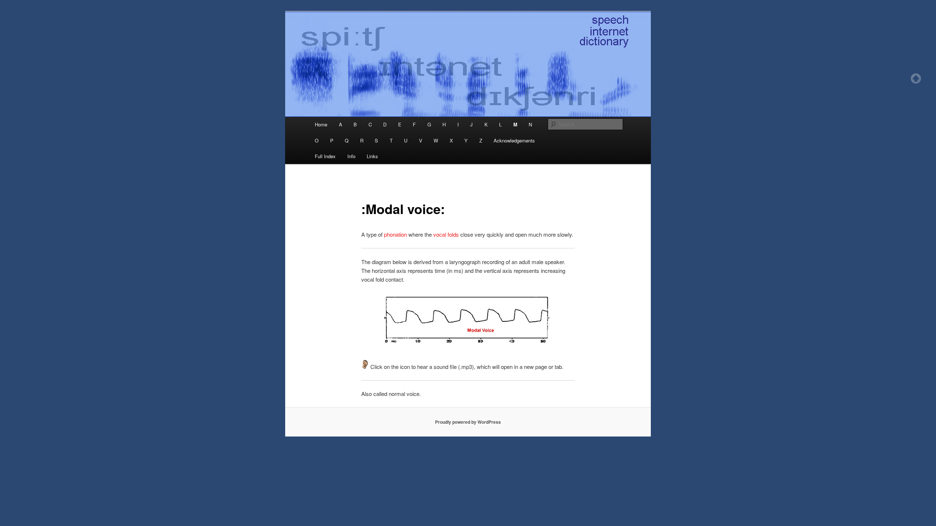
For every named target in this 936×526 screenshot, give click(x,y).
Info (351, 156)
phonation (396, 234)
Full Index (325, 156)
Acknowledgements (514, 140)
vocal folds (446, 234)
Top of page (915, 78)
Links (372, 156)
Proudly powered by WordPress (468, 422)
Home (321, 124)
